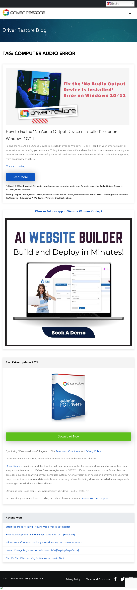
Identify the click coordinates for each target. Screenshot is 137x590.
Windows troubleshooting (58, 198)
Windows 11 (15, 198)
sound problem (22, 190)
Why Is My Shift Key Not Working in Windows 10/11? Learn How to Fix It (44, 542)
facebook (115, 579)
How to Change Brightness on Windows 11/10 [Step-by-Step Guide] (42, 550)
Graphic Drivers (21, 195)
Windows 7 (27, 198)
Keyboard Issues (51, 195)
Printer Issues (96, 195)
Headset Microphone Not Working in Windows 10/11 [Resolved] (40, 535)
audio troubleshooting (48, 186)
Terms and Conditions (68, 451)
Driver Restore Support (95, 498)
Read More (20, 177)
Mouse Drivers (66, 195)
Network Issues (81, 195)
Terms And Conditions (98, 579)
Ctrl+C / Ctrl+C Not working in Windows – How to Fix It (35, 558)
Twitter (122, 579)
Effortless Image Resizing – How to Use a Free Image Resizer (38, 527)
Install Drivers (35, 195)
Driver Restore (14, 466)
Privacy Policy (93, 451)
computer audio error (70, 186)
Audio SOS (30, 186)
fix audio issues (88, 186)
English (115, 3)
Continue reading (15, 166)
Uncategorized (111, 195)
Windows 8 (39, 198)
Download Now (68, 436)
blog (10, 195)
